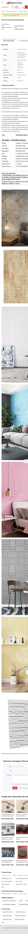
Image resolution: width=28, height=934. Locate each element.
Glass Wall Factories (8, 912)
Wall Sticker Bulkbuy (19, 919)
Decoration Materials (23, 11)
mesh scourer (19, 881)
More (3, 922)
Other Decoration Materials (9, 900)
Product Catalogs (23, 875)
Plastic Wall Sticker (7, 915)
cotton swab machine (7, 881)
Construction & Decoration (11, 11)
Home (3, 11)
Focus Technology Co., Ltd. (19, 927)
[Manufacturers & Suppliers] (14, 2)
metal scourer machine (21, 884)
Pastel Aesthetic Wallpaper (9, 904)
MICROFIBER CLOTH (7, 878)
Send (15, 788)
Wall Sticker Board (7, 919)
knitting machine (6, 884)
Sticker (20, 900)
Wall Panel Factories (21, 912)
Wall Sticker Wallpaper (20, 915)
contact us (6, 15)
